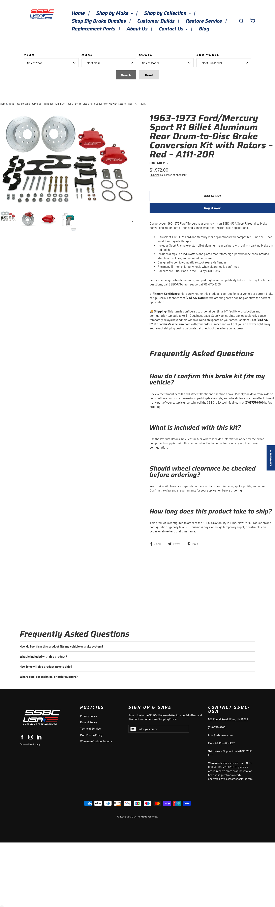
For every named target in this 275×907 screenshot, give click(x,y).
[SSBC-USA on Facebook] (22, 737)
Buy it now (212, 208)
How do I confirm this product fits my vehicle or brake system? (61, 646)
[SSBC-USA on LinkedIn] (39, 737)
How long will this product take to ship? (46, 666)
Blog (204, 29)
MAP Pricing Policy (91, 735)
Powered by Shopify (30, 744)
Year (29, 54)
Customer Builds (156, 21)
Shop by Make (113, 13)
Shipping (154, 174)
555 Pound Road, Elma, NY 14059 (228, 719)
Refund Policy (88, 722)
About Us (138, 29)
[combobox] (51, 62)
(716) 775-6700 (216, 727)
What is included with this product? (43, 656)
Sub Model (207, 54)
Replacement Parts (94, 29)
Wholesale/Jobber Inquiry (96, 741)
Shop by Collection (166, 13)
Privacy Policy (88, 716)
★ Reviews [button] (270, 457)
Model (145, 54)
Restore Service (204, 21)
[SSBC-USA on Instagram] (30, 737)
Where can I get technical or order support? (49, 676)
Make (87, 54)
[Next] (131, 221)
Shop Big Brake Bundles (99, 21)
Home (79, 13)
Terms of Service (90, 728)
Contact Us (172, 29)
